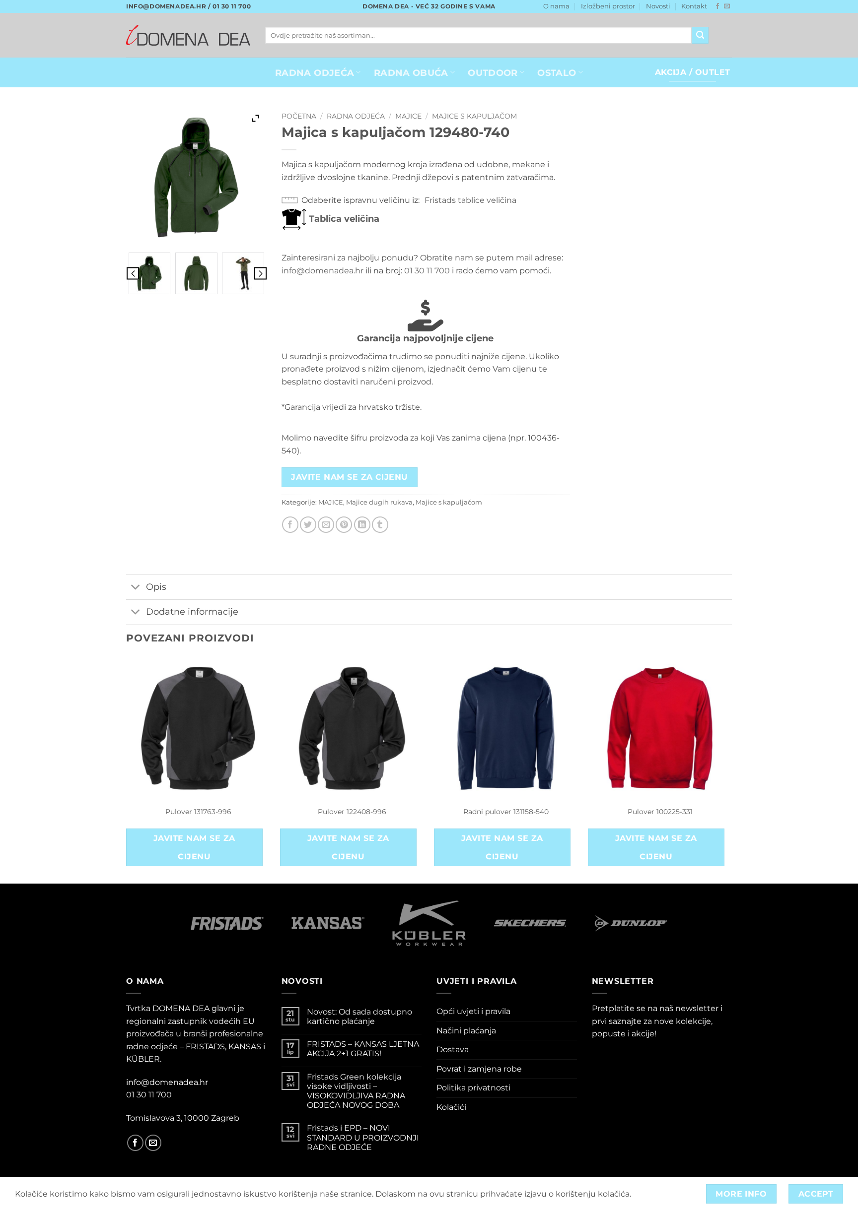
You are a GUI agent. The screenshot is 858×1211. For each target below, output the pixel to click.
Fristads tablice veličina (470, 200)
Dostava (452, 1049)
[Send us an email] (727, 6)
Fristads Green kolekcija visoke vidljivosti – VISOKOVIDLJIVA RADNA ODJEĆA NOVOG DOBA (356, 1091)
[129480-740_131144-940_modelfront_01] (243, 274)
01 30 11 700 (427, 270)
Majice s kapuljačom (474, 116)
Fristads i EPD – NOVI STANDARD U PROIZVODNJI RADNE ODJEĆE (363, 1137)
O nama (556, 6)
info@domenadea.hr (322, 270)
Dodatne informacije (192, 611)
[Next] (731, 769)
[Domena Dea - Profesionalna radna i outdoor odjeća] (188, 35)
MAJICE (408, 116)
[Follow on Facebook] (717, 6)
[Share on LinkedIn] (362, 524)
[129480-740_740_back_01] (196, 274)
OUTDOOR (492, 72)
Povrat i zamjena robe (479, 1069)
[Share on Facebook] (290, 524)
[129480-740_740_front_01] (150, 274)
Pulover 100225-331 (660, 811)
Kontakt (694, 6)
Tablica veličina (342, 218)
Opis (156, 586)
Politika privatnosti (473, 1087)
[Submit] (700, 35)
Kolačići (451, 1107)
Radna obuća (411, 72)
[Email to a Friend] (326, 524)
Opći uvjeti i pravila (473, 1011)
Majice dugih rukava (379, 502)
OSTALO (556, 72)
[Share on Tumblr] (380, 524)
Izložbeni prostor (608, 6)
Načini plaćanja (466, 1030)
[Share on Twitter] (308, 524)
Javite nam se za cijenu (349, 477)
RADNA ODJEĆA (314, 72)
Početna (299, 116)
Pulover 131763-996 (198, 811)
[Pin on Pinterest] (344, 524)
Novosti (658, 6)
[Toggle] (135, 588)
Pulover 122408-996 (352, 811)
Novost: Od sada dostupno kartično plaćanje (359, 1016)
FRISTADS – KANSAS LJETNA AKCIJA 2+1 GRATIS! (363, 1048)
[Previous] (126, 769)
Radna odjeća (356, 116)
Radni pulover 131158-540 (506, 811)
